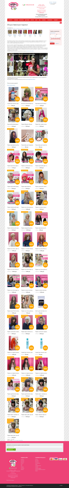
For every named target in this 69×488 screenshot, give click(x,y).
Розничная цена (27, 28)
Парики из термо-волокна (15, 35)
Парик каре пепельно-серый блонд (30, 331)
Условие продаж (38, 468)
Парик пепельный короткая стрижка (16, 207)
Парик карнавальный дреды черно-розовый (18, 145)
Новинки (22, 459)
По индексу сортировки (16, 28)
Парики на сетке (40, 34)
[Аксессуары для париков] (30, 32)
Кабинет (22, 469)
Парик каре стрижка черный (14, 414)
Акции (36, 464)
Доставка (36, 460)
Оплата (36, 459)
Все (22, 440)
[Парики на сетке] (40, 32)
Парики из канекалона (10, 34)
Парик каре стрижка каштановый (43, 394)
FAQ (21, 465)
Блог (21, 464)
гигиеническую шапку (30, 50)
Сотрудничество (38, 465)
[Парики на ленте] (35, 32)
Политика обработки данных (40, 469)
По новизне (22, 28)
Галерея (22, 466)
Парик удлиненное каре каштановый (30, 394)
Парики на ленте (35, 34)
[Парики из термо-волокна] (15, 32)
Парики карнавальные (20, 34)
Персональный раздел (10, 480)
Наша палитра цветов (11, 85)
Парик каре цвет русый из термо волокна (17, 435)
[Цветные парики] (25, 32)
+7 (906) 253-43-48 (13, 468)
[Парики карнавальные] (20, 32)
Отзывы (36, 466)
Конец (20, 440)
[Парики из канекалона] (10, 32)
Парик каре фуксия (26, 186)
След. (17, 440)
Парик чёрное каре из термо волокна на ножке (47, 414)
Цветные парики (25, 34)
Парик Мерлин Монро (26, 124)
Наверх (61, 485)
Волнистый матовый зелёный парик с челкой (32, 103)
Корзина (51, 3)
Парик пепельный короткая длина (15, 228)
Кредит (36, 470)
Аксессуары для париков (30, 35)
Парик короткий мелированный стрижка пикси (18, 186)
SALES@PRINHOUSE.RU (31, 79)
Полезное (22, 468)
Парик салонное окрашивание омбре (44, 331)
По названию (9, 28)
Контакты (37, 461)
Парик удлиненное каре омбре (15, 394)
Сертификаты (37, 463)
